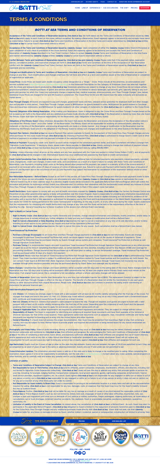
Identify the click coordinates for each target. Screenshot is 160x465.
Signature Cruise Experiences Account (134, 2)
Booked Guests (92, 2)
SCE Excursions (110, 8)
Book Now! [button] (145, 8)
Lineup (85, 8)
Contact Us (112, 2)
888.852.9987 (85, 461)
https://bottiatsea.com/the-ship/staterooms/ (49, 84)
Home (77, 8)
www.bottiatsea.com (93, 354)
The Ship (124, 8)
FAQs (103, 2)
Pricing (134, 8)
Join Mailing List (77, 2)
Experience (95, 8)
